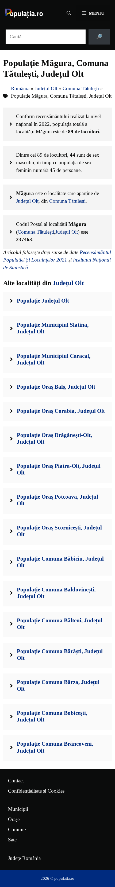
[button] (68, 13)
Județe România (24, 858)
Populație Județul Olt (43, 300)
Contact (16, 780)
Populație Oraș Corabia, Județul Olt (61, 411)
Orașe (14, 819)
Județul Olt (46, 88)
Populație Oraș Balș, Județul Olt (56, 387)
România (20, 88)
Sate (12, 839)
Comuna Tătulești (81, 88)
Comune (17, 829)
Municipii (18, 809)
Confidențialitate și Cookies (36, 791)
